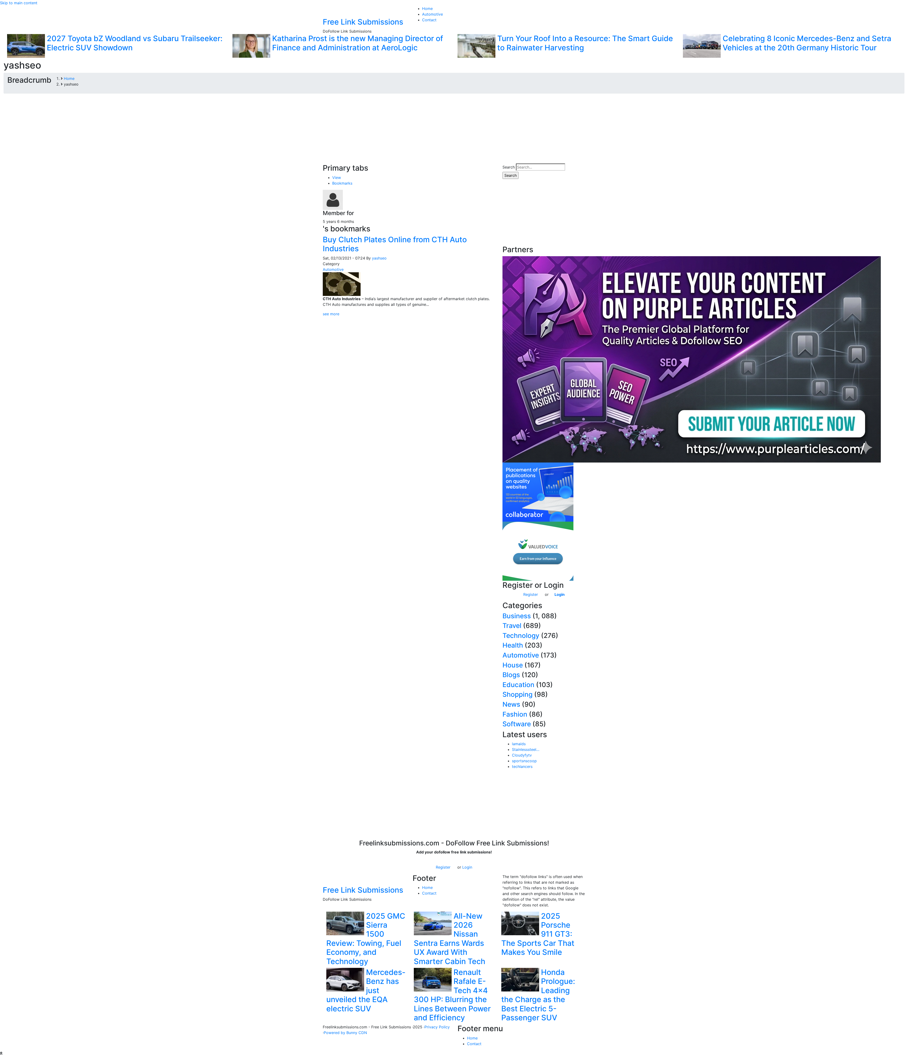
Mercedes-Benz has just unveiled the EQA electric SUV (366, 990)
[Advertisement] (454, 130)
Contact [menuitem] (429, 19)
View (336, 177)
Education (518, 685)
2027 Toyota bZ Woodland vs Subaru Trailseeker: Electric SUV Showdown (135, 43)
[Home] (329, 11)
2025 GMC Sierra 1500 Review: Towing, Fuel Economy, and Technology (365, 938)
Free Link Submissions (363, 21)
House (512, 665)
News (511, 704)
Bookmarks (342, 183)
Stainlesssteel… (525, 749)
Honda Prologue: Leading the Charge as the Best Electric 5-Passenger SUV (538, 995)
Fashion (514, 714)
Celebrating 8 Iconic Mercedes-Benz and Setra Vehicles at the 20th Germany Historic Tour (807, 43)
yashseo (379, 258)
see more (331, 314)
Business (516, 616)
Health (512, 645)
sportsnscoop (524, 760)
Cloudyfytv (522, 755)
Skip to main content (18, 2)
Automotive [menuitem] (432, 14)
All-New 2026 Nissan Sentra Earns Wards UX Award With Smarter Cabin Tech (449, 938)
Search (508, 167)
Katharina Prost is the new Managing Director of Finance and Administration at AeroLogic (357, 43)
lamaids (519, 743)
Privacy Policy (437, 1027)
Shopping (517, 694)
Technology (520, 636)
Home (427, 887)
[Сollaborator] (537, 491)
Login (559, 594)
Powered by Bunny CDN (345, 1032)
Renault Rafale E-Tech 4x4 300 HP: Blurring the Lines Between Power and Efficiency (452, 995)
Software (516, 724)
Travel (511, 626)
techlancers (522, 766)
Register (530, 594)
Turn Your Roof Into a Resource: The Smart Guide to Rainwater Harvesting (585, 43)
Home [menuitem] (427, 8)
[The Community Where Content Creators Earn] (537, 550)
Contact (429, 893)
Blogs (511, 675)
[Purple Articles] (691, 359)
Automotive (333, 269)
